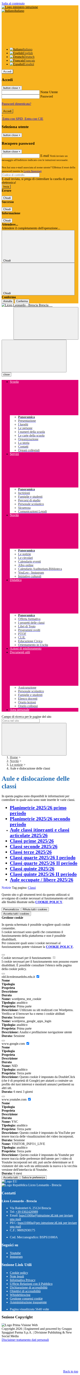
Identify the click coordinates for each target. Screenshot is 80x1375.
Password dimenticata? (16, 104)
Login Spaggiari (33, 171)
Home (14, 757)
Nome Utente (49, 92)
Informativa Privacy (22, 1280)
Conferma (22, 301)
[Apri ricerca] (46, 323)
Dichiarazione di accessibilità (28, 1287)
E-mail (44, 155)
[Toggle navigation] (34, 356)
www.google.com (14, 1043)
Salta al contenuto (13, 3)
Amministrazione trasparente (28, 1302)
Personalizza (11, 909)
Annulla (7, 301)
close (6, 374)
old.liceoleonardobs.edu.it (19, 976)
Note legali (17, 1276)
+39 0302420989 (27, 1211)
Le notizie (16, 764)
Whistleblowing (20, 1295)
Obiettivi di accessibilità (25, 1291)
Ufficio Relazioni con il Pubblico (31, 1284)
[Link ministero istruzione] (20, 7)
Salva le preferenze (33, 1177)
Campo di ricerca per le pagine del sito (26, 716)
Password (46, 96)
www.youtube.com (14, 1099)
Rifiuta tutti (35, 909)
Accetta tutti (16, 913)
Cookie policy (19, 1272)
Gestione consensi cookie (26, 1298)
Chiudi (7, 198)
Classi (32, 887)
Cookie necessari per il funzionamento (27, 958)
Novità (14, 761)
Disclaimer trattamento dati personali (25, 1340)
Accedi (7, 71)
